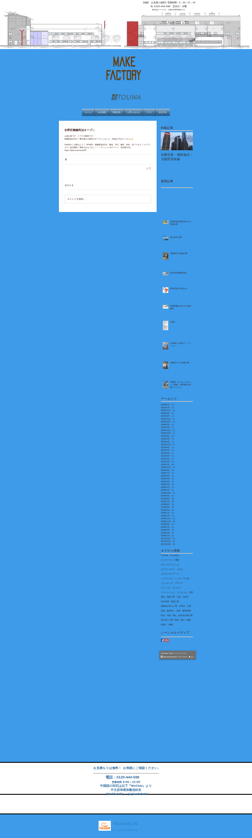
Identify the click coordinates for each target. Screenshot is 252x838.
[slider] (192, 657)
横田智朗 (186, 611)
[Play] (162, 657)
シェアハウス (167, 578)
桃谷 (179, 611)
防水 (183, 620)
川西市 (182, 606)
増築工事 (171, 597)
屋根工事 (175, 601)
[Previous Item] (165, 141)
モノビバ (177, 587)
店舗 (163, 611)
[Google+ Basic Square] (167, 640)
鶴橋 (171, 624)
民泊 (163, 615)
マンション (166, 587)
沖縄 (169, 615)
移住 (175, 615)
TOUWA (164, 555)
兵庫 (191, 592)
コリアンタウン (168, 569)
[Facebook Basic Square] (162, 640)
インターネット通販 (170, 560)
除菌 (189, 620)
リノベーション (168, 592)
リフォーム (182, 592)
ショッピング (167, 583)
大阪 (179, 597)
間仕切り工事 (167, 620)
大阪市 (185, 597)
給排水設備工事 (185, 615)
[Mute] (189, 656)
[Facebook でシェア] (65, 159)
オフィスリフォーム (170, 564)
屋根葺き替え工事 (169, 606)
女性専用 (165, 601)
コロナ (180, 569)
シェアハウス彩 (182, 578)
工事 (189, 606)
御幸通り (171, 611)
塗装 (163, 597)
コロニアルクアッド (170, 574)
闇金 (177, 620)
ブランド (179, 583)
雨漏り (164, 624)
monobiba (174, 555)
